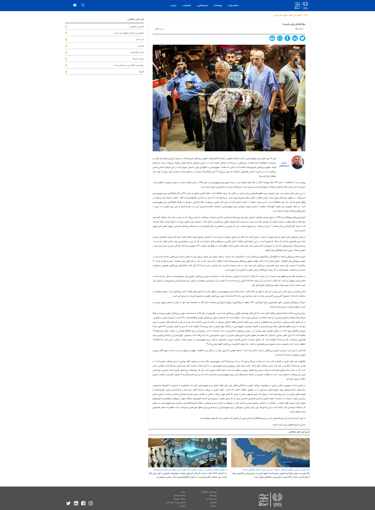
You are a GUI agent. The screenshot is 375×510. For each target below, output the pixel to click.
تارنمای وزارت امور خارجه (175, 502)
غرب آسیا (140, 39)
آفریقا (141, 72)
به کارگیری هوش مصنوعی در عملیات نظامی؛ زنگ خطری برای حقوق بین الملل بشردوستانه (190, 470)
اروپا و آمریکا (138, 59)
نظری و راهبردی (137, 26)
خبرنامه (214, 506)
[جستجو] (83, 6)
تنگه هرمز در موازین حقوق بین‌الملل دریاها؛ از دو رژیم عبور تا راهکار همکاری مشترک (276, 470)
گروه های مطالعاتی (209, 492)
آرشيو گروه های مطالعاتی (299, 432)
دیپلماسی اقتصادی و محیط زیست (129, 65)
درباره (183, 492)
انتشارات (213, 502)
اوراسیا (141, 46)
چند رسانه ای (211, 499)
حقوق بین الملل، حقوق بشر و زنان (129, 33)
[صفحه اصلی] (243, 5)
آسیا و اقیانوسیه (137, 52)
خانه (306, 15)
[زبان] (74, 6)
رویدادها (213, 495)
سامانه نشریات (179, 499)
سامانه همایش (179, 495)
